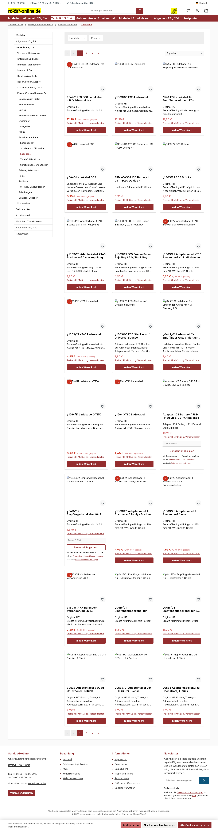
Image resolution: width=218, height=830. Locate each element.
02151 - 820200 (19, 765)
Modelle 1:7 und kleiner (29, 221)
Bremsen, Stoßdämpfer (29, 64)
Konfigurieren (130, 825)
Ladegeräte (24, 126)
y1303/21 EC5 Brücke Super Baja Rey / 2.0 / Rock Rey (133, 256)
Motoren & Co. (24, 70)
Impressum (120, 759)
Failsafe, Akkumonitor (29, 170)
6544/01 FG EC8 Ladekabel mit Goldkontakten (84, 99)
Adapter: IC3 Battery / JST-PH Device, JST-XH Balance (181, 416)
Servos (22, 110)
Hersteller (75, 38)
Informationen (121, 753)
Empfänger (24, 121)
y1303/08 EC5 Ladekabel (131, 97)
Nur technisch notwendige (159, 825)
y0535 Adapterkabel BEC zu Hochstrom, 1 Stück (181, 689)
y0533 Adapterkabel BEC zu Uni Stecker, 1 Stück (85, 689)
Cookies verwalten (124, 787)
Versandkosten (100, 811)
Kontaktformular (37, 783)
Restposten (22, 233)
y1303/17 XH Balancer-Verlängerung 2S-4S (82, 609)
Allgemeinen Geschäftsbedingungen (184, 459)
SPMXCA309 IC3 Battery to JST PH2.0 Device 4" (132, 179)
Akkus (22, 132)
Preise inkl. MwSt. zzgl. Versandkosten (85, 123)
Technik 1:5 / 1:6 (25, 47)
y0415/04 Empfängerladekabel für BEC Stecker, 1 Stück (182, 609)
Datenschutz (121, 764)
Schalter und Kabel (29, 137)
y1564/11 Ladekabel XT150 (84, 414)
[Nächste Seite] (92, 53)
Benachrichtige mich (182, 450)
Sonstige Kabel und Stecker (34, 165)
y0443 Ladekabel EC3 (81, 177)
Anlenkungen (25, 192)
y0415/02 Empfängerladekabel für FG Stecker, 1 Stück (85, 513)
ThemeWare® (139, 814)
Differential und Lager (28, 59)
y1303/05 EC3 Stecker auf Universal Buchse (132, 336)
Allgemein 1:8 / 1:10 (26, 227)
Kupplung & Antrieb (27, 76)
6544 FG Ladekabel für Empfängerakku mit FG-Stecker (178, 99)
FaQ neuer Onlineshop (127, 783)
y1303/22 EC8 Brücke (177, 177)
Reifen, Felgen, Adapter (29, 81)
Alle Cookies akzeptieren (195, 825)
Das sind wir (121, 768)
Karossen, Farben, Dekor (30, 87)
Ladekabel (25, 154)
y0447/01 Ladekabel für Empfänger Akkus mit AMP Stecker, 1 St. (180, 336)
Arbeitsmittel (23, 215)
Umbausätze (23, 203)
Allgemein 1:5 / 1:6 (26, 41)
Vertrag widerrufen (21, 792)
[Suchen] (139, 11)
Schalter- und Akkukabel (32, 148)
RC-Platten (24, 181)
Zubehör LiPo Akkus (30, 159)
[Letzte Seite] (99, 53)
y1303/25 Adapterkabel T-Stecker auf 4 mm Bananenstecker (180, 513)
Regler (22, 176)
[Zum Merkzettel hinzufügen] (103, 89)
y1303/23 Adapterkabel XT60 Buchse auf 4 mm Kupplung (86, 256)
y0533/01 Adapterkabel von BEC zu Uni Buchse (133, 689)
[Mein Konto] (197, 11)
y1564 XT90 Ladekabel (130, 414)
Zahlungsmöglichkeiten (75, 764)
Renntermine (121, 778)
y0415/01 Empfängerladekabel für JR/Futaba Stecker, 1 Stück (132, 609)
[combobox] (102, 11)
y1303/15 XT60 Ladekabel (84, 334)
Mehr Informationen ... (18, 826)
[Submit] (204, 780)
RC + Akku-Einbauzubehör (32, 187)
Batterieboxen (27, 143)
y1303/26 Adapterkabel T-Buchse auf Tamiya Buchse (133, 513)
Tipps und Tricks (123, 773)
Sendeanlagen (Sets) (29, 99)
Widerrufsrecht (71, 773)
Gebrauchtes (23, 209)
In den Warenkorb (86, 130)
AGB (65, 768)
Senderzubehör (26, 104)
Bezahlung (67, 753)
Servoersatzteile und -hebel (32, 115)
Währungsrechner (73, 778)
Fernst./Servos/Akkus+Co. (32, 93)
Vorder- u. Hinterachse (28, 53)
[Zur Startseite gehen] (24, 10)
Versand (67, 759)
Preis (94, 38)
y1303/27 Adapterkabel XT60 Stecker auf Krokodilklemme (182, 256)
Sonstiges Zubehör (28, 198)
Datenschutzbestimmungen (182, 463)
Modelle (20, 35)
